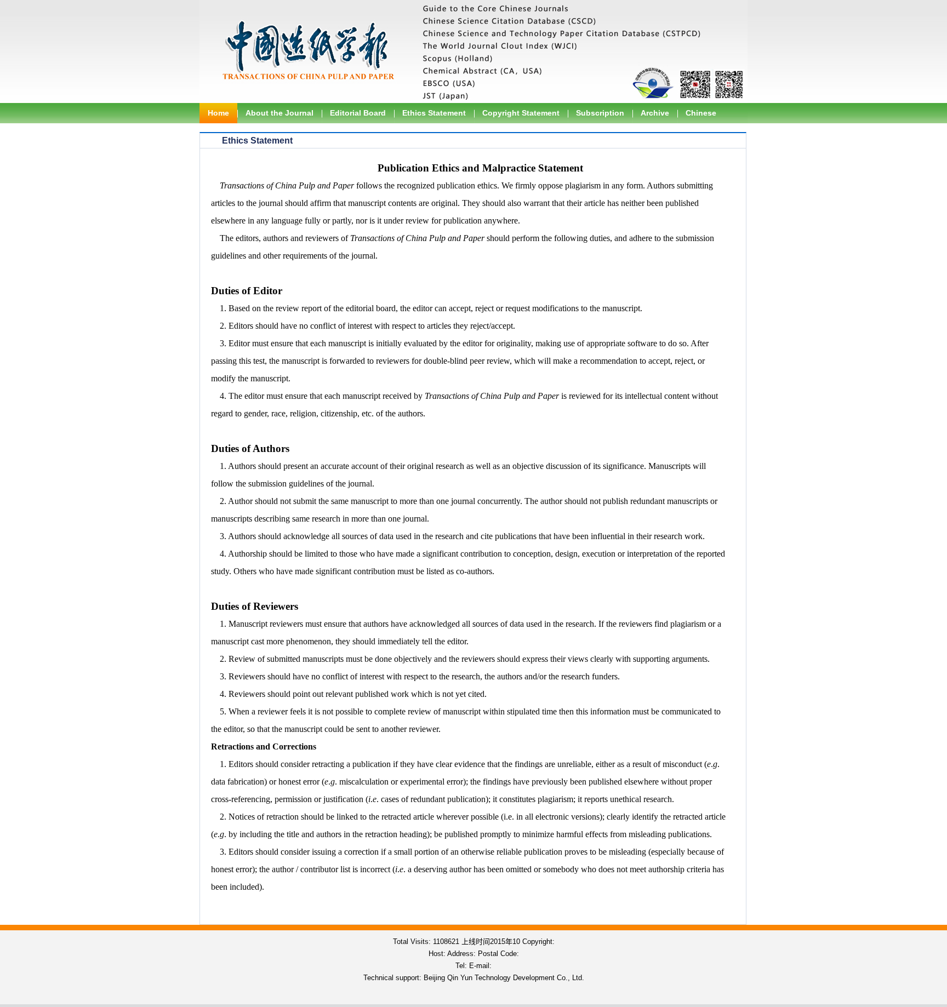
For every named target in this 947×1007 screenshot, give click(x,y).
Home (218, 112)
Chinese (701, 112)
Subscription (600, 112)
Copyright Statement (521, 112)
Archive (655, 112)
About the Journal (279, 112)
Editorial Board (358, 112)
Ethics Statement (434, 112)
